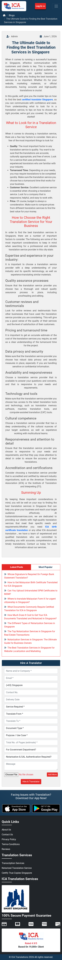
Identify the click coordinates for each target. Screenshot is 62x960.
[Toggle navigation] (56, 6)
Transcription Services (13, 863)
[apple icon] (16, 808)
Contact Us (7, 834)
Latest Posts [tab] (16, 567)
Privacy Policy (9, 839)
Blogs (12, 15)
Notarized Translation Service (17, 868)
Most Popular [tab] (45, 567)
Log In (39, 6)
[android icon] (46, 808)
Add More (52, 774)
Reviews (6, 849)
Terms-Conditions (11, 844)
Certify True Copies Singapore (17, 873)
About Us (6, 829)
